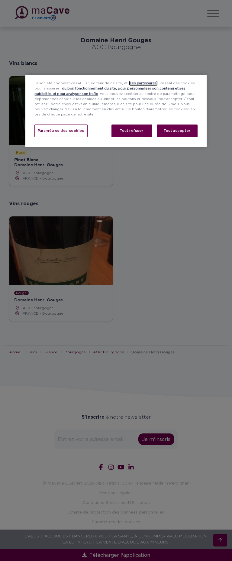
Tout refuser (131, 130)
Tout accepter (177, 130)
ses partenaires (143, 83)
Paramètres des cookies (61, 130)
